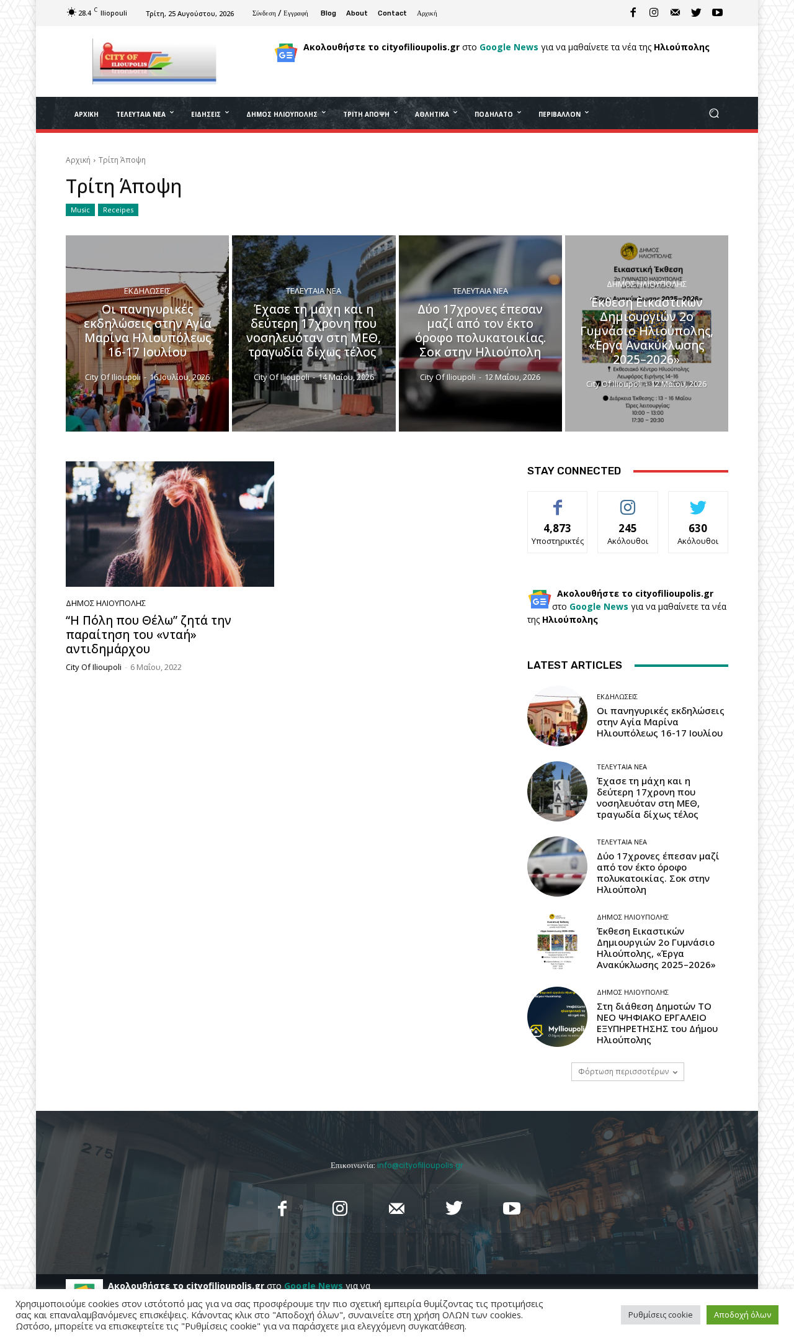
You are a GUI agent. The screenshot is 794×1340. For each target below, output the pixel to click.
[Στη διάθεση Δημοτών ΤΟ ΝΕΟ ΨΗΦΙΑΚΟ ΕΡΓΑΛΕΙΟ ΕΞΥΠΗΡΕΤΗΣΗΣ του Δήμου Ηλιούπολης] (557, 1017)
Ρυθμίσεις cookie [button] (660, 1314)
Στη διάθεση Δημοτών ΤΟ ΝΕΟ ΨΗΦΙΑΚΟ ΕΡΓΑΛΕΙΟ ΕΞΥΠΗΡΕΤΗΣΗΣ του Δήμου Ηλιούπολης (657, 1023)
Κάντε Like (558, 500)
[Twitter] (696, 13)
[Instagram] (654, 13)
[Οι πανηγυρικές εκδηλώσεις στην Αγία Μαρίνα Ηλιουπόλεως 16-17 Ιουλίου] (147, 333)
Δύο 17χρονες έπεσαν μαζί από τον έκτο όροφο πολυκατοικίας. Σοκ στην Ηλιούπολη (658, 872)
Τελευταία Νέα (313, 291)
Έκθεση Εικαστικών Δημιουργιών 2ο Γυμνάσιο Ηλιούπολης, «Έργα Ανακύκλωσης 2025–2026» (656, 948)
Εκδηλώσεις (147, 291)
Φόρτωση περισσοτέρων (623, 1071)
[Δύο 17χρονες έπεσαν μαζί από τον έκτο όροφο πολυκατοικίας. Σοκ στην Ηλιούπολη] (480, 333)
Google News (509, 47)
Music (80, 209)
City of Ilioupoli (94, 666)
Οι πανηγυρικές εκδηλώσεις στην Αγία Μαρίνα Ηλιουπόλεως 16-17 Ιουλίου (661, 721)
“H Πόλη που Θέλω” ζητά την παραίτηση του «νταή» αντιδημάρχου (148, 634)
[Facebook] (633, 13)
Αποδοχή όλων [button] (742, 1314)
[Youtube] (717, 13)
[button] (713, 113)
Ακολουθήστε (628, 500)
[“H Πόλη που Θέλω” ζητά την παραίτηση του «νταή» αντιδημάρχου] (170, 524)
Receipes (118, 209)
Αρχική (78, 160)
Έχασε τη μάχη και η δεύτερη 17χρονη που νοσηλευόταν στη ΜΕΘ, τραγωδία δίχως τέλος (649, 797)
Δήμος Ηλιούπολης (647, 284)
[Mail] (675, 13)
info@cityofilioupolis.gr (420, 1165)
